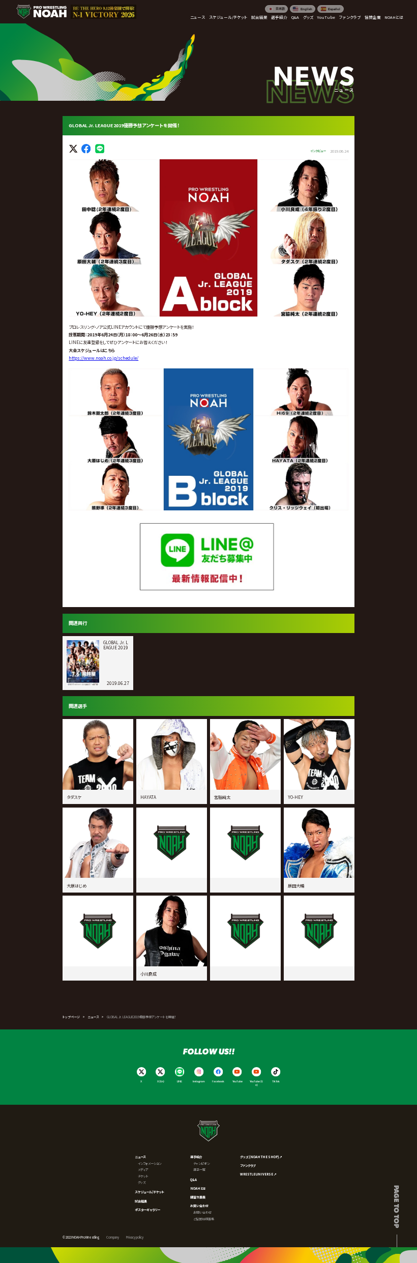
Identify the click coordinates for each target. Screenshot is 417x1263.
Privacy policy (134, 1237)
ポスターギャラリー (147, 1210)
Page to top (397, 1206)
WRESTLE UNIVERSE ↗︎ (258, 1174)
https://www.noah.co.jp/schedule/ (103, 358)
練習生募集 (197, 1197)
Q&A (193, 1180)
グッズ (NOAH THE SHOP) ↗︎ (261, 1157)
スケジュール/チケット (149, 1192)
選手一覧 (199, 1169)
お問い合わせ (199, 1205)
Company (112, 1237)
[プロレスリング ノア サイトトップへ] (41, 12)
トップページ (71, 1017)
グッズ (142, 1182)
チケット (143, 1176)
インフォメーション (149, 1163)
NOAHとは (198, 1188)
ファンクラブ (248, 1165)
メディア (143, 1169)
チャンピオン (201, 1163)
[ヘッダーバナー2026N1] (103, 12)
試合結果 (141, 1201)
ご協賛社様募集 (203, 1219)
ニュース (93, 1017)
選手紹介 (196, 1157)
